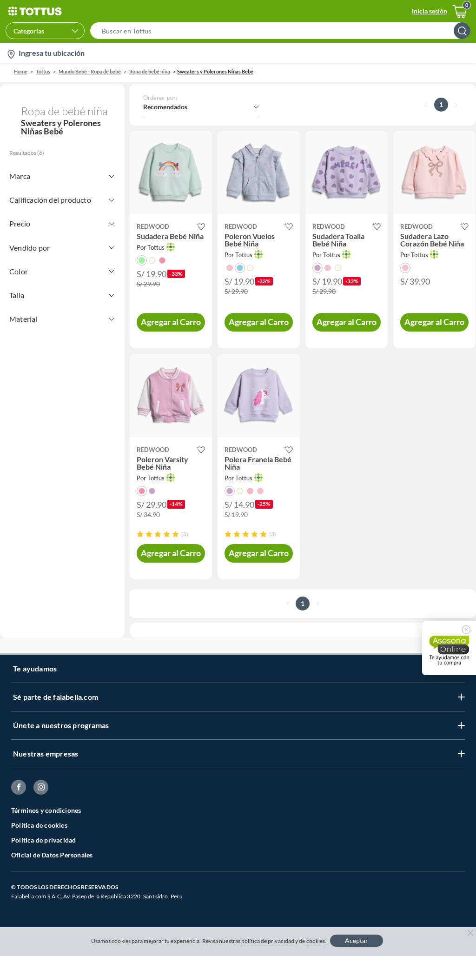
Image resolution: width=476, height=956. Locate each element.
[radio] (140, 534)
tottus (43, 71)
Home (20, 71)
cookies (315, 940)
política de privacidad (267, 940)
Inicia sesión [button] (429, 11)
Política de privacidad (43, 840)
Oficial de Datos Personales (52, 855)
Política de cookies (39, 825)
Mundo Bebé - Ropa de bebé (90, 71)
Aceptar (356, 940)
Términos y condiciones (46, 810)
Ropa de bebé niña (149, 71)
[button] (283, 30)
